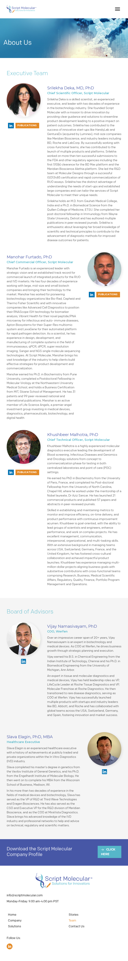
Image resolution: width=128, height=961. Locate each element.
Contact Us (76, 926)
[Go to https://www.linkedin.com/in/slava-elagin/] (104, 771)
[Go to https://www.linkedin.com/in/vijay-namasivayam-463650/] (23, 661)
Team (72, 920)
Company (15, 920)
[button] (117, 9)
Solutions (14, 926)
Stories (73, 914)
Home (12, 914)
